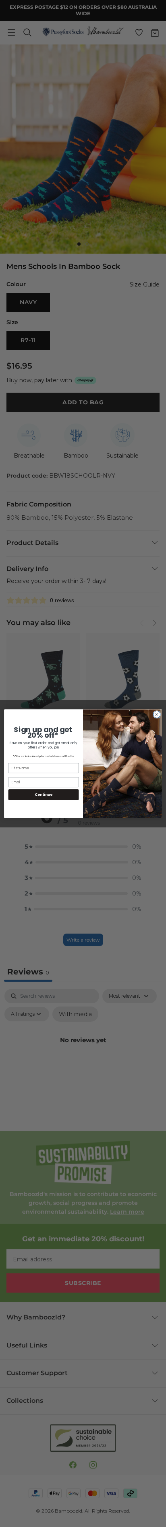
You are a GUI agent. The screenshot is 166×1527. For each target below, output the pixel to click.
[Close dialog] (156, 714)
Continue (43, 794)
